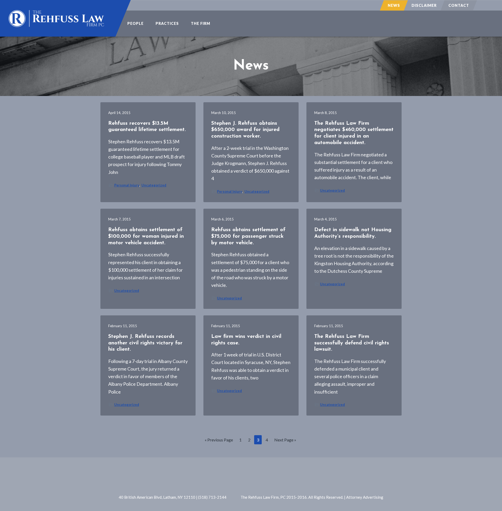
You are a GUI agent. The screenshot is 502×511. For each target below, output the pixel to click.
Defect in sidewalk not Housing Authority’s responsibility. (352, 233)
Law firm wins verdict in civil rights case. (246, 340)
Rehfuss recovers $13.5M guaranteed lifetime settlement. (147, 127)
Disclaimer (424, 5)
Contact (458, 5)
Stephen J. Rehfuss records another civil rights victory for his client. (145, 343)
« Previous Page (219, 441)
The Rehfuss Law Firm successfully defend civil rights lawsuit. (351, 343)
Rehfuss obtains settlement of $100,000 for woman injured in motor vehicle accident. (146, 236)
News (394, 5)
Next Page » (285, 441)
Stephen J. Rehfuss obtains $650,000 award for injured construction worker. (245, 130)
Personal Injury (126, 185)
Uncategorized (153, 185)
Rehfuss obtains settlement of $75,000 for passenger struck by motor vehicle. (248, 236)
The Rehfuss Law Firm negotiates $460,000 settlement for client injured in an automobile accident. (353, 133)
